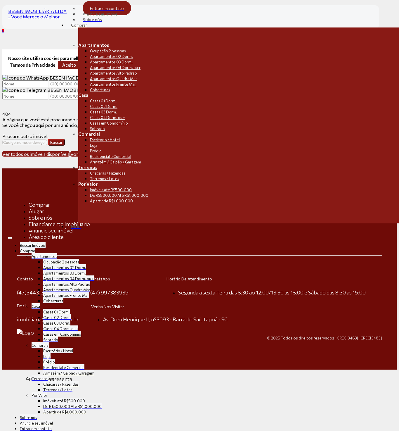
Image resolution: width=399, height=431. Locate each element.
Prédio (96, 151)
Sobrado (97, 128)
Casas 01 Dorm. (103, 101)
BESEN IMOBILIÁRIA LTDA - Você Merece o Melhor (37, 13)
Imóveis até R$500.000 (111, 189)
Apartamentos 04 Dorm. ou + (115, 67)
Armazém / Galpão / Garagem (115, 162)
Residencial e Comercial (110, 156)
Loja (93, 145)
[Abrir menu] (10, 236)
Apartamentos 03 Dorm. (111, 62)
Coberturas (100, 89)
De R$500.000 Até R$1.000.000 (119, 195)
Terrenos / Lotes (104, 178)
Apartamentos (93, 45)
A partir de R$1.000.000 (111, 201)
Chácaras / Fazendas (107, 173)
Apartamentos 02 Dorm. (111, 56)
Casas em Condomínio (109, 123)
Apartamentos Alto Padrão (113, 73)
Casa (83, 95)
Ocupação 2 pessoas (108, 51)
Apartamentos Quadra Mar (113, 78)
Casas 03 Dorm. (103, 112)
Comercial (89, 134)
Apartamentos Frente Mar (113, 84)
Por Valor (88, 184)
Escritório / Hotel (105, 139)
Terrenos (87, 167)
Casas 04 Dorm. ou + (107, 117)
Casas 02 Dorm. (103, 106)
